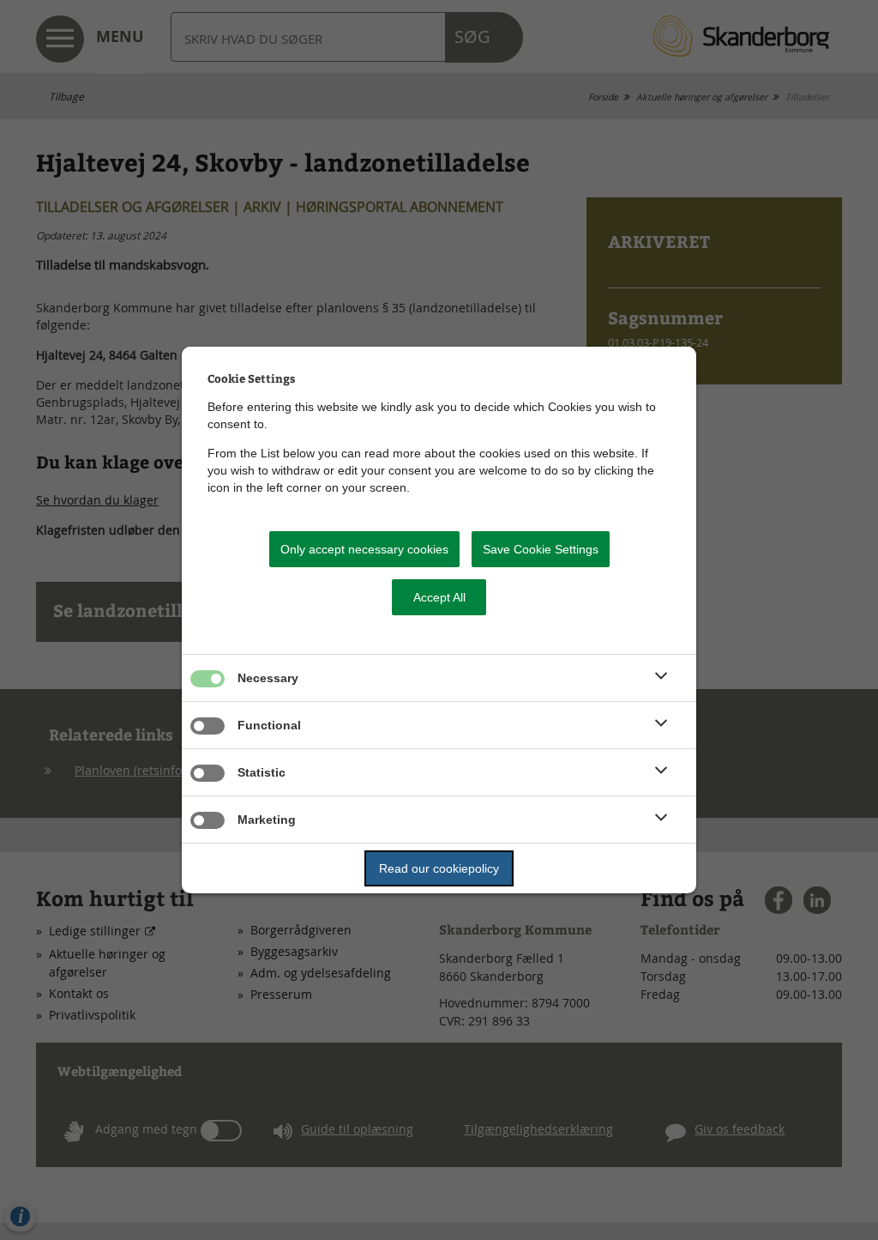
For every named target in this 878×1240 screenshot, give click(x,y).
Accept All (439, 597)
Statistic (262, 772)
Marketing (267, 819)
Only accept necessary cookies (364, 549)
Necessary (268, 678)
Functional (269, 725)
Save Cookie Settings (540, 549)
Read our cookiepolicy (439, 868)
